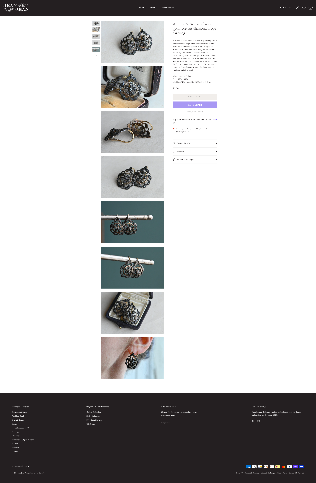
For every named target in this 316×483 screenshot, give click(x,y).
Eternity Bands (18, 420)
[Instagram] (258, 421)
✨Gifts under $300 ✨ (22, 428)
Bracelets (16, 447)
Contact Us (239, 473)
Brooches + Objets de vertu (23, 440)
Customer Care (167, 8)
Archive (15, 451)
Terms (285, 473)
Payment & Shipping (252, 473)
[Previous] (96, 18)
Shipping (180, 151)
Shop (141, 8)
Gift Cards (90, 424)
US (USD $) (285, 8)
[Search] (304, 8)
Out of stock (195, 96)
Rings (14, 424)
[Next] (96, 55)
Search (291, 473)
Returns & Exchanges (185, 159)
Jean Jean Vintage (24, 473)
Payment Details (183, 143)
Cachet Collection (93, 412)
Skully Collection (93, 416)
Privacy (279, 473)
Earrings (15, 432)
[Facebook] (253, 421)
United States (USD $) (19, 466)
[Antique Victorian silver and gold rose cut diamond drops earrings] (96, 23)
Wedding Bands (18, 416)
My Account (299, 473)
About (152, 8)
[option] (96, 23)
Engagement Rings (19, 412)
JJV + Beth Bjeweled (94, 420)
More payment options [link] (195, 111)
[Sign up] (198, 423)
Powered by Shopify (37, 473)
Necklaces (16, 436)
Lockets (15, 444)
